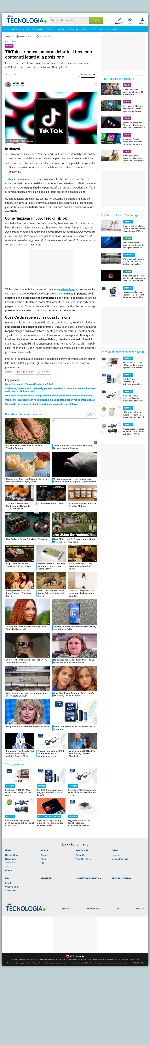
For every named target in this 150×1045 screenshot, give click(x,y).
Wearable (80, 855)
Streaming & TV (12, 887)
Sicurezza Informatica (88, 878)
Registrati (119, 23)
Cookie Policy (38, 963)
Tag (117, 909)
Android (44, 855)
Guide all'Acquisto (120, 859)
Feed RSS (66, 909)
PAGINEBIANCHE (73, 959)
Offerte (8, 870)
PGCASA (61, 959)
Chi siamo (10, 963)
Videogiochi (10, 890)
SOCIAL (14, 41)
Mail (130, 23)
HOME (7, 41)
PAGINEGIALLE (33, 959)
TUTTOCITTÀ (86, 959)
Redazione (46, 878)
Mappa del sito (93, 909)
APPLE (26, 29)
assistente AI (67, 289)
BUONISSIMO (124, 959)
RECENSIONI (105, 29)
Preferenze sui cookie (53, 963)
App (43, 862)
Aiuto (64, 963)
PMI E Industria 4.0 (121, 878)
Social (8, 883)
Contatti (140, 909)
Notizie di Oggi (11, 855)
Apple (43, 859)
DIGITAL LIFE (82, 850)
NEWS (7, 29)
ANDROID (16, 29)
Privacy (28, 963)
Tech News (10, 862)
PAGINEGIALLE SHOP (48, 959)
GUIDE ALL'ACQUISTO (76, 29)
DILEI (95, 959)
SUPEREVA (134, 959)
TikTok (9, 179)
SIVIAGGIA (102, 959)
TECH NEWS (129, 255)
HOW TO (60, 29)
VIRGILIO (22, 959)
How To (115, 855)
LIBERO (14, 959)
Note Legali (20, 963)
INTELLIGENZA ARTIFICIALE (49, 817)
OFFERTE (92, 29)
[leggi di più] (95, 84)
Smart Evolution (83, 859)
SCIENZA (127, 238)
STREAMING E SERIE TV (43, 29)
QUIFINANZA (112, 959)
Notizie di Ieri (11, 859)
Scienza (8, 866)
